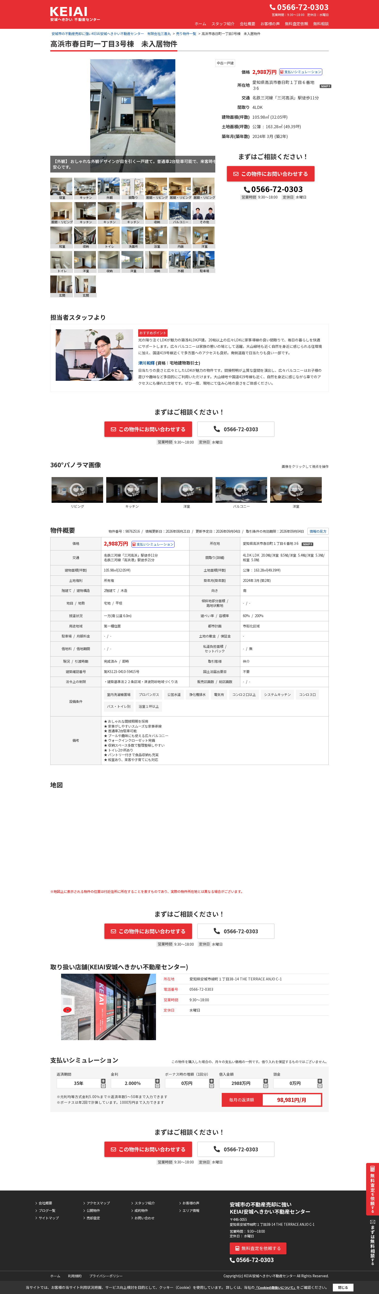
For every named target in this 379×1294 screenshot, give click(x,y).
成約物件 (141, 1210)
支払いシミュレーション (302, 71)
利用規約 (74, 1275)
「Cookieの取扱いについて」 (275, 1287)
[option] (132, 115)
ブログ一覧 (47, 1210)
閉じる (343, 1287)
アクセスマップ (98, 1203)
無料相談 (321, 23)
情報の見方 (318, 531)
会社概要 (247, 23)
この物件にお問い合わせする (274, 173)
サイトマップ (49, 1218)
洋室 (186, 506)
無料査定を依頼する (261, 1248)
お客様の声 (270, 23)
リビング (77, 506)
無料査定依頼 (296, 23)
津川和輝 (147, 363)
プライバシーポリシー (106, 1275)
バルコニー (241, 506)
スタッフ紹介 (223, 23)
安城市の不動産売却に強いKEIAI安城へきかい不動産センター (270, 1208)
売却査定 (93, 1218)
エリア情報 (191, 1210)
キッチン (132, 506)
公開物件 (93, 1210)
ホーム (200, 23)
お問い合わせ (145, 1218)
